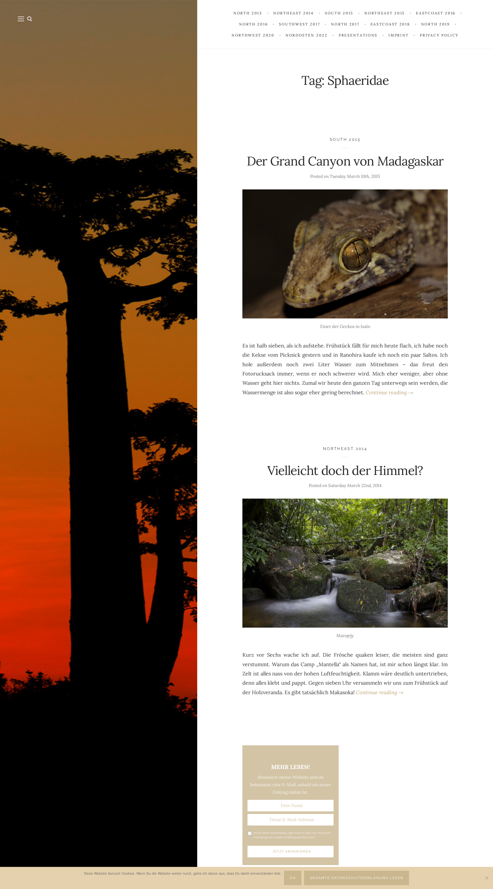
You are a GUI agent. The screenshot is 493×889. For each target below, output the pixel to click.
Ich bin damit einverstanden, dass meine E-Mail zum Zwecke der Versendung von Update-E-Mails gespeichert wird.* (291, 835)
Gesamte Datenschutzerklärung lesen (357, 878)
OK (293, 878)
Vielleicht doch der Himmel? (345, 470)
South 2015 (345, 139)
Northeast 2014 (345, 448)
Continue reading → (389, 392)
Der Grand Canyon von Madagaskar (345, 161)
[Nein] (486, 878)
